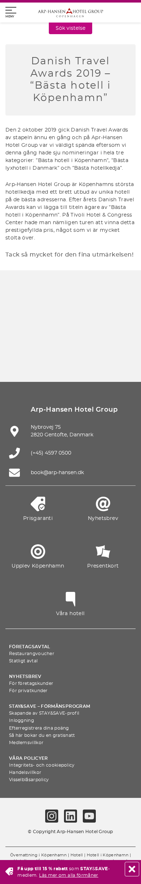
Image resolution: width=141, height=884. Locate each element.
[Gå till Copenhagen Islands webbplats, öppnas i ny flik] (87, 339)
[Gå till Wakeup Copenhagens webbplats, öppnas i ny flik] (36, 361)
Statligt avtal (23, 661)
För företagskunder (31, 683)
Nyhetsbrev (25, 676)
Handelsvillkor (25, 772)
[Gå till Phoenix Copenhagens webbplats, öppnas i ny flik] (19, 318)
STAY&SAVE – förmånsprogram (49, 706)
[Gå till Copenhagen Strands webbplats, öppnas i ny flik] (87, 318)
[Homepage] (70, 12)
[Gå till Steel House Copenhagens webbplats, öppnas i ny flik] (70, 361)
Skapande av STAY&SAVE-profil (44, 713)
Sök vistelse (70, 28)
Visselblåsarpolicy (29, 780)
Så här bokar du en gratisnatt (42, 735)
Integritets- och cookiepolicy (42, 765)
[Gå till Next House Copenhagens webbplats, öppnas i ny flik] (104, 361)
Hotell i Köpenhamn (108, 855)
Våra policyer (28, 758)
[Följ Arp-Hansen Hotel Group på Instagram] (51, 816)
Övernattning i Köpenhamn (38, 855)
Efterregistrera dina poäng (39, 728)
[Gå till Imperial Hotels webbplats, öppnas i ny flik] (121, 318)
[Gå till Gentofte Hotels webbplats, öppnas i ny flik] (121, 339)
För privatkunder (28, 691)
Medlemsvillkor (26, 742)
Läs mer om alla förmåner (68, 875)
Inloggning (21, 720)
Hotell (76, 855)
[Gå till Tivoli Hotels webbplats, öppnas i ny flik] (53, 339)
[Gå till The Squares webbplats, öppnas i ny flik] (19, 339)
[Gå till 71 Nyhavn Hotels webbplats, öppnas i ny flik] (53, 318)
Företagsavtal (29, 647)
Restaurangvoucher (31, 653)
